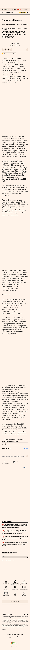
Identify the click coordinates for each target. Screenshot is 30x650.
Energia (18, 24)
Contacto (9, 634)
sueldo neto (24, 583)
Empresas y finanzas (12, 20)
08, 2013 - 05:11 (15, 45)
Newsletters (14, 637)
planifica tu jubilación (6, 590)
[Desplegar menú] (3, 12)
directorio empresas (24, 589)
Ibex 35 (4, 9)
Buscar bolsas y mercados (9, 552)
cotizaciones (6, 595)
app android (23, 595)
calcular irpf (6, 583)
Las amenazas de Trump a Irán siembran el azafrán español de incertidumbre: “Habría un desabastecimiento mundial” (14, 525)
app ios (15, 595)
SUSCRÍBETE (22, 12)
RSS (10, 637)
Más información (5, 463)
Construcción (24, 24)
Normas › (26, 448)
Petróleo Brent (26, 9)
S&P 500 (14, 9)
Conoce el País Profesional (15, 601)
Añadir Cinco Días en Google (10, 53)
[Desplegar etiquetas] (27, 456)
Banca (3, 24)
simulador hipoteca (15, 583)
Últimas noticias (7, 521)
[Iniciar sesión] (27, 12)
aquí (24, 467)
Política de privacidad (17, 636)
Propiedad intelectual (7, 456)
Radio (22, 456)
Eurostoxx (8, 560)
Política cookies (19, 634)
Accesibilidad (25, 636)
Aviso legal (13, 634)
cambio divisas (15, 589)
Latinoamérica (16, 456)
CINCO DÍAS (15, 43)
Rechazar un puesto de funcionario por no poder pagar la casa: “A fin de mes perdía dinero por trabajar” (15, 538)
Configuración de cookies (7, 636)
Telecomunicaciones (10, 24)
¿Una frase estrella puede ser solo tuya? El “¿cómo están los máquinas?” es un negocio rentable (15, 544)
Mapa (8, 637)
